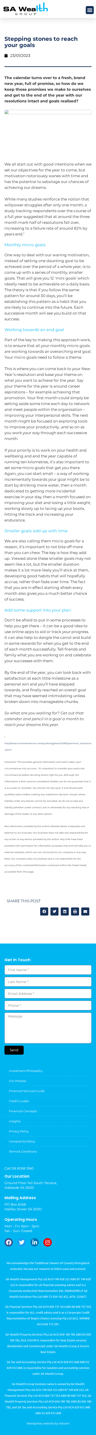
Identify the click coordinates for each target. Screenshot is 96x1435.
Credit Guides (19, 1101)
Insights (15, 1121)
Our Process (17, 1081)
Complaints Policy (22, 1141)
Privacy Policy (19, 1131)
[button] (90, 10)
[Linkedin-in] (34, 1242)
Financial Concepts (23, 1111)
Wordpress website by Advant (48, 1423)
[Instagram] (47, 1242)
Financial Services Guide (27, 1091)
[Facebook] (8, 1242)
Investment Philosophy (26, 1071)
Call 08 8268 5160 (18, 1168)
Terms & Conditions (23, 1151)
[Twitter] (21, 1242)
